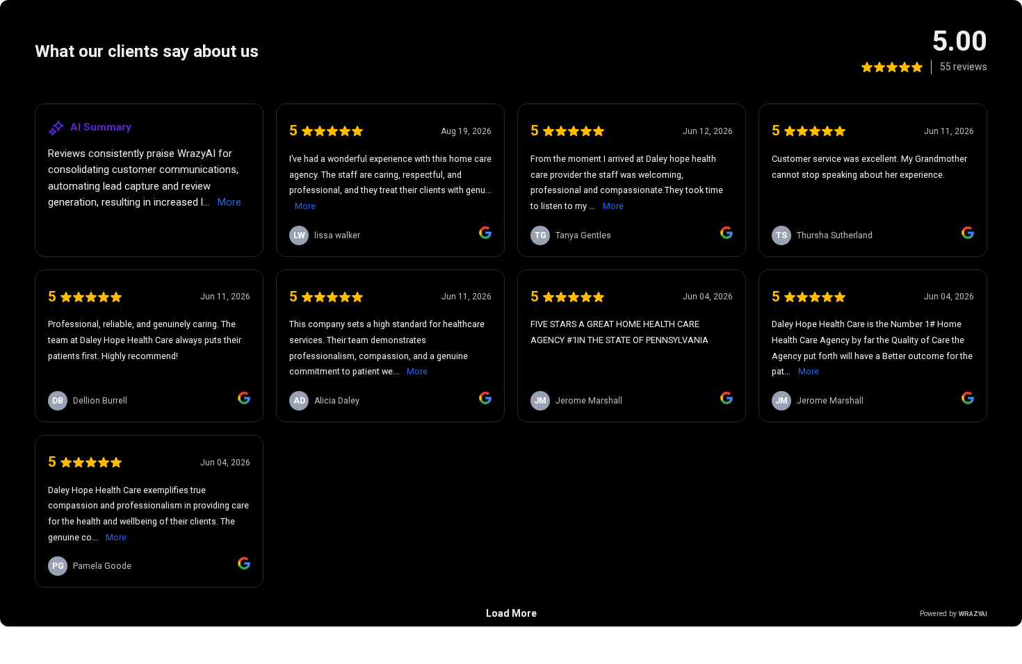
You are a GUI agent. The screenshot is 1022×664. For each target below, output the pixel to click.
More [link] (229, 202)
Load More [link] (511, 613)
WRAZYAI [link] (973, 613)
